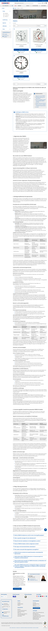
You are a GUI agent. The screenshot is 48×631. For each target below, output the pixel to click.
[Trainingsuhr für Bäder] (38, 36)
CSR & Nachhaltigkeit (21, 614)
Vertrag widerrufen (36, 608)
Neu (12, 5)
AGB (10, 627)
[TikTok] (40, 596)
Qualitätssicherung (21, 611)
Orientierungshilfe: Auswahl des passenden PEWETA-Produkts (41, 100)
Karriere (19, 609)
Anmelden (39, 3)
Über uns (19, 612)
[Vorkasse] (5, 597)
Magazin (19, 605)
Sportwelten (20, 616)
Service (27, 5)
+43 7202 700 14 (32, 578)
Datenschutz (14, 627)
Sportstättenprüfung (36, 614)
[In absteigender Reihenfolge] (45, 25)
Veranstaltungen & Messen (22, 613)
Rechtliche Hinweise (24, 627)
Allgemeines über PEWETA (40, 95)
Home (15, 8)
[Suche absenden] (15, 3)
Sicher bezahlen (4, 594)
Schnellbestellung (36, 603)
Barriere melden (35, 627)
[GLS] (18, 597)
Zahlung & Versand (36, 606)
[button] (6, 11)
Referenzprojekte (36, 619)
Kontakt (37, 107)
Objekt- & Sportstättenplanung (38, 612)
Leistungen (43, 5)
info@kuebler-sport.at (34, 580)
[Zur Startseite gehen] (5, 3)
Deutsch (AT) (44, 0)
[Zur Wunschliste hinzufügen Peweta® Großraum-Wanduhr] (28, 43)
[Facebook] (38, 596)
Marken (19, 5)
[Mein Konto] (42, 3)
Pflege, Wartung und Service (41, 103)
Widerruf (34, 605)
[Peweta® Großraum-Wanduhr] (21, 36)
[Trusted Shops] (30, 597)
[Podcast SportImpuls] (44, 596)
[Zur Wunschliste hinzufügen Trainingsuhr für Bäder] (45, 43)
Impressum (18, 627)
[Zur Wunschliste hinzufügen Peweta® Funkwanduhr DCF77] (28, 69)
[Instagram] (37, 596)
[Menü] (46, 621)
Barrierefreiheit (30, 627)
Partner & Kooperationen (22, 610)
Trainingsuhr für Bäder (39, 44)
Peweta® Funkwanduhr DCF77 (21, 71)
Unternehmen (35, 5)
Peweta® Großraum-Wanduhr (21, 44)
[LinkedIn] (46, 596)
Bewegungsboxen (36, 618)
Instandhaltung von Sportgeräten (39, 615)
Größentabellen (20, 603)
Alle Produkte (6, 5)
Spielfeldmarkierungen (37, 616)
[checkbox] (7, 13)
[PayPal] (2, 597)
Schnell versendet (16, 594)
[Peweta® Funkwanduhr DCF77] (21, 62)
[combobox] (23, 3)
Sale (15, 5)
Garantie (34, 602)
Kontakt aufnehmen (17, 588)
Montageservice (35, 613)
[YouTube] (42, 596)
